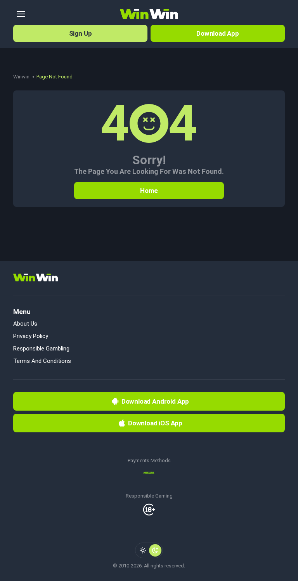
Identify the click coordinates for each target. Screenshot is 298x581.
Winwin (21, 77)
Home (149, 190)
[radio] (143, 550)
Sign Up (80, 33)
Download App (217, 33)
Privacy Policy (30, 336)
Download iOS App (155, 423)
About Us (25, 323)
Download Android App (155, 401)
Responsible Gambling (41, 348)
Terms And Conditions (42, 360)
